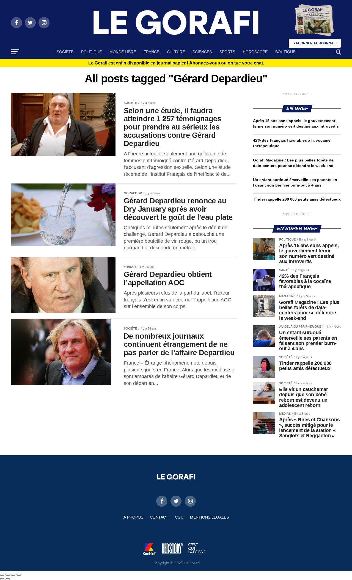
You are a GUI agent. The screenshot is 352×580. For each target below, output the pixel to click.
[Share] (8, 575)
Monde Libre (122, 52)
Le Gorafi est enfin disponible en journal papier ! (176, 63)
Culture (176, 52)
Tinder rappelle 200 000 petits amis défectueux (297, 199)
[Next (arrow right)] (8, 579)
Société (65, 52)
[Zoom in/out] (18, 575)
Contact (159, 517)
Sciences (202, 52)
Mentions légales (209, 517)
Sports (227, 52)
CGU (179, 517)
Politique (91, 52)
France (151, 52)
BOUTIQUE (285, 52)
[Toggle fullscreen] (13, 575)
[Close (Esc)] (2, 575)
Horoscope (255, 52)
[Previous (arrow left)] (2, 579)
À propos (133, 517)
